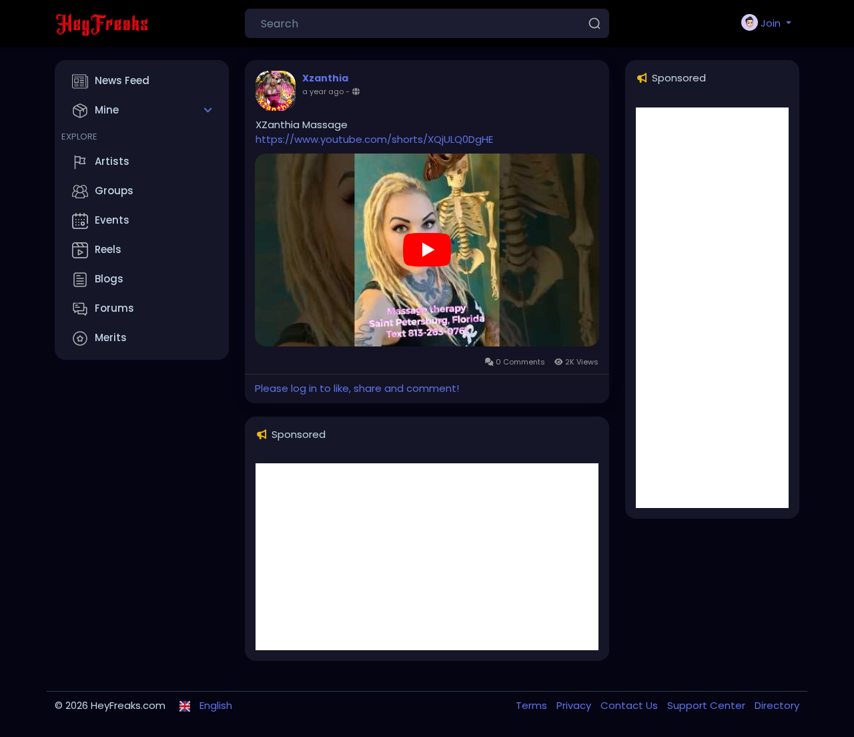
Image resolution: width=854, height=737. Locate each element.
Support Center (707, 705)
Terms (533, 705)
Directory (777, 705)
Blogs (109, 279)
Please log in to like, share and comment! (357, 388)
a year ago (323, 91)
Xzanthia (325, 78)
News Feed (122, 80)
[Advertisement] (427, 556)
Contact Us (630, 705)
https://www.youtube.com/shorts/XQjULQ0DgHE (374, 139)
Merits (111, 337)
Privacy (575, 705)
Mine (107, 110)
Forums (114, 308)
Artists (112, 161)
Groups (114, 191)
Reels (108, 249)
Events (112, 220)
